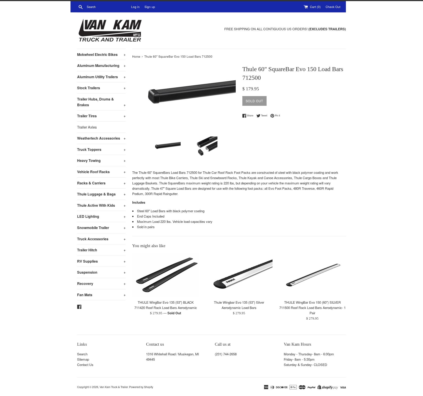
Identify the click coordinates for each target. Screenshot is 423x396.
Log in (135, 7)
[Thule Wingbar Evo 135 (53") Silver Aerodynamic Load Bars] (239, 275)
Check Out (333, 7)
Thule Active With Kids (101, 205)
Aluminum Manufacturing (101, 65)
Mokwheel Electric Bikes (101, 54)
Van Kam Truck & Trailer (114, 387)
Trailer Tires (101, 115)
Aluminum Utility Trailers (101, 76)
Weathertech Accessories (101, 138)
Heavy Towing (101, 160)
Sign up (150, 7)
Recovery (101, 283)
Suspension (101, 272)
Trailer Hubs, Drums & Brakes (101, 102)
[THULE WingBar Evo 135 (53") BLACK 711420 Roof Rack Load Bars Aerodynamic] (165, 275)
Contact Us (85, 364)
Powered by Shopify (141, 387)
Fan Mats (101, 294)
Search (82, 354)
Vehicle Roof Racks (101, 171)
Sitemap (83, 359)
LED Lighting (101, 216)
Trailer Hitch (101, 249)
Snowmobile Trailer (101, 227)
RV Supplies (101, 261)
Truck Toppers (101, 149)
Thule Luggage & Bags (101, 194)
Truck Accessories (101, 238)
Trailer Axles (87, 127)
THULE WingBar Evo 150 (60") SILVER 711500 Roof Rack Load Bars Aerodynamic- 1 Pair (312, 307)
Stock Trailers (101, 87)
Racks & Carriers (101, 183)
